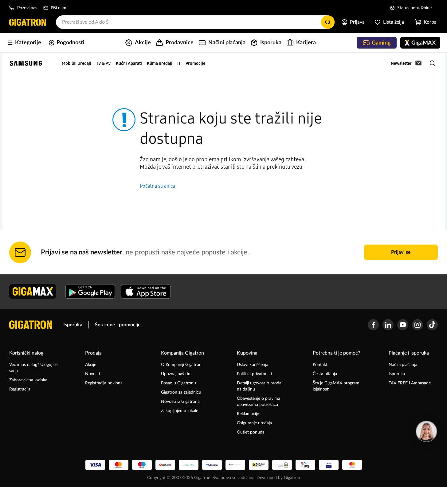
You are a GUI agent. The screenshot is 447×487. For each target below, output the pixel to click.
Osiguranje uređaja (254, 423)
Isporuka (72, 324)
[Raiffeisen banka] (259, 465)
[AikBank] (212, 465)
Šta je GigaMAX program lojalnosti (336, 386)
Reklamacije (248, 414)
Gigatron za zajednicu (181, 392)
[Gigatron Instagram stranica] (417, 324)
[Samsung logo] (26, 63)
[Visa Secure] (329, 465)
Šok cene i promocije (118, 324)
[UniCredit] (165, 465)
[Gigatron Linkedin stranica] (388, 324)
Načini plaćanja (403, 365)
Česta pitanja (325, 374)
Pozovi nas (27, 8)
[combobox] (195, 22)
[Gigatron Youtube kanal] (402, 324)
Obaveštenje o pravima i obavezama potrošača (259, 401)
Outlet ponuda (251, 432)
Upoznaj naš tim (176, 374)
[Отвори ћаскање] (426, 431)
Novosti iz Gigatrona (180, 401)
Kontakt (320, 365)
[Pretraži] (328, 22)
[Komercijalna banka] (235, 465)
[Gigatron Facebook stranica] (373, 324)
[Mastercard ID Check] (352, 465)
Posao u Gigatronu (178, 383)
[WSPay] (282, 465)
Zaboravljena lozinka (28, 380)
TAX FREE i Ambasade (410, 383)
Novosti (92, 374)
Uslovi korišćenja (252, 365)
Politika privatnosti (254, 374)
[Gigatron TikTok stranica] (432, 324)
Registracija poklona (104, 383)
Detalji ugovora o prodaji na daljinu (260, 386)
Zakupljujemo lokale (179, 411)
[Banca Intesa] (188, 465)
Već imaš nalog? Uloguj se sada (33, 368)
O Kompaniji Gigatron (181, 365)
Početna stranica (157, 186)
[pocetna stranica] (30, 324)
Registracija (19, 389)
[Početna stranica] (27, 22)
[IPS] (305, 465)
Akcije (90, 365)
